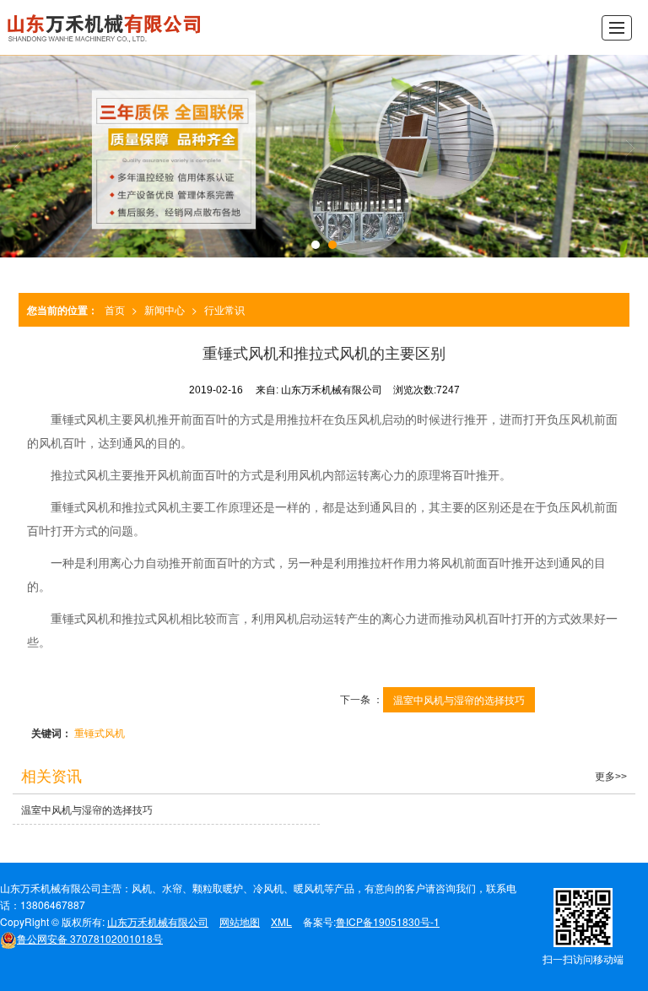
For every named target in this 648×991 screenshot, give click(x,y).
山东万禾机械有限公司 (157, 921)
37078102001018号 (90, 938)
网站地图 (239, 921)
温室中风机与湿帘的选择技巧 (459, 699)
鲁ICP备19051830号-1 (388, 921)
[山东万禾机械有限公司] (105, 27)
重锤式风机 (99, 732)
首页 (115, 309)
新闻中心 (164, 309)
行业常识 (224, 309)
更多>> (611, 777)
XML (281, 921)
